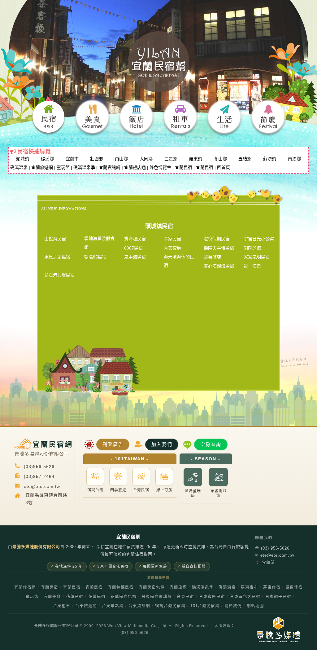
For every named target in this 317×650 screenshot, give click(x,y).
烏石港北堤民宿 (59, 274)
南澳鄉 (294, 158)
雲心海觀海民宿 (219, 265)
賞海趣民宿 (135, 238)
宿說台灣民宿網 (170, 606)
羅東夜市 (249, 587)
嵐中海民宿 (135, 256)
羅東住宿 (271, 587)
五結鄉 (244, 158)
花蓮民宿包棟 (124, 597)
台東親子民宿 (278, 597)
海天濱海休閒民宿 (179, 261)
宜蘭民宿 (183, 167)
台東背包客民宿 (245, 597)
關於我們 (233, 606)
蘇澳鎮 (269, 158)
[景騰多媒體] (269, 629)
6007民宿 (133, 247)
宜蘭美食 (52, 597)
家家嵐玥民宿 (257, 256)
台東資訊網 (139, 606)
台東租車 (61, 606)
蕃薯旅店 (212, 256)
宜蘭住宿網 (25, 587)
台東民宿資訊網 (156, 597)
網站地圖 (255, 606)
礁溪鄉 (47, 158)
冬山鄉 (220, 158)
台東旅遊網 (86, 606)
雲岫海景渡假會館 (99, 243)
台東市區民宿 (212, 597)
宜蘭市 (72, 158)
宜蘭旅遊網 (42, 167)
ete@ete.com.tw (274, 555)
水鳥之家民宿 (57, 256)
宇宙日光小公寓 (259, 238)
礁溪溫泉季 (84, 167)
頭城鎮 (22, 158)
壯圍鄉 (96, 158)
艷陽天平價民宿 (219, 247)
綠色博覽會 (160, 167)
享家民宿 (172, 238)
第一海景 (252, 265)
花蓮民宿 (74, 597)
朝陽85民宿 (95, 256)
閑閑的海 (252, 247)
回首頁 (223, 167)
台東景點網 (113, 606)
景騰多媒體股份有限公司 (56, 626)
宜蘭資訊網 (109, 167)
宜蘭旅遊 (178, 587)
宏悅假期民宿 (217, 238)
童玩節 (63, 167)
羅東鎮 (195, 158)
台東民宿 (185, 597)
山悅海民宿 (55, 238)
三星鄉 (170, 158)
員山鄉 (121, 158)
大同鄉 (146, 158)
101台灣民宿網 (204, 606)
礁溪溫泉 (19, 167)
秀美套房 (172, 247)
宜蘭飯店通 (135, 167)
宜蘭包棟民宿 (121, 587)
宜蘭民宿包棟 (152, 587)
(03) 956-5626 (272, 548)
